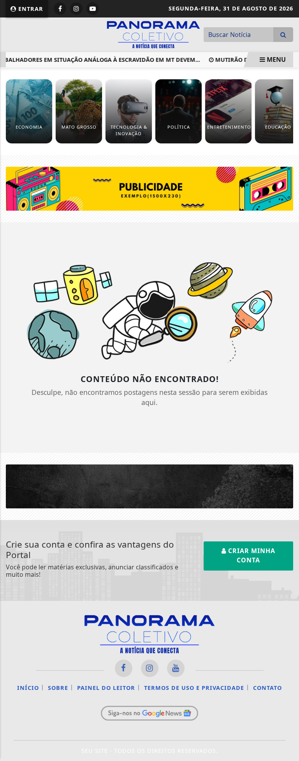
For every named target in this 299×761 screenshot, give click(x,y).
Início (28, 687)
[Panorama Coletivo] (153, 34)
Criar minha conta (250, 555)
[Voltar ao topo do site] (287, 418)
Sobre (58, 687)
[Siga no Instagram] (76, 8)
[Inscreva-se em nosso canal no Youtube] (176, 668)
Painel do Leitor (106, 687)
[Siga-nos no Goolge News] (149, 713)
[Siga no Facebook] (60, 8)
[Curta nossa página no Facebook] (123, 668)
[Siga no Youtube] (92, 8)
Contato (267, 687)
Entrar (29, 8)
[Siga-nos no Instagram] (149, 668)
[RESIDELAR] (149, 486)
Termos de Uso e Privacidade (194, 687)
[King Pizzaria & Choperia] (149, 188)
